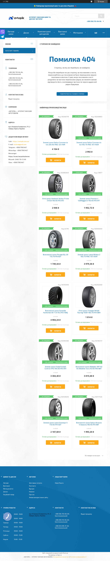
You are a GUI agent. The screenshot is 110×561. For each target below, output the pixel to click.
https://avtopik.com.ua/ (21, 141)
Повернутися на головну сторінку (72, 94)
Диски (26, 33)
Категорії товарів (12, 51)
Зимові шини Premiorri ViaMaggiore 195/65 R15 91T (89, 199)
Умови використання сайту (38, 497)
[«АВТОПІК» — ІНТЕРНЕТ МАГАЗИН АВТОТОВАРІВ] (16, 22)
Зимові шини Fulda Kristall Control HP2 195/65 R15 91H (55, 368)
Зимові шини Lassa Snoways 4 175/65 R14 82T (55, 424)
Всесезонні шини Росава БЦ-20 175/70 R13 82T (55, 255)
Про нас (32, 494)
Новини (31, 492)
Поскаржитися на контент (61, 557)
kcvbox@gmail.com (20, 144)
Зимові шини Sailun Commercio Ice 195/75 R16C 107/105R (88, 143)
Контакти (32, 486)
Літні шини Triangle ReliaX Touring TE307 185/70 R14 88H (89, 312)
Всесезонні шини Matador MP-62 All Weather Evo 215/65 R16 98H (89, 368)
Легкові (5, 483)
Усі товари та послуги (92, 455)
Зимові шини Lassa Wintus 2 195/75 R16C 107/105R (89, 255)
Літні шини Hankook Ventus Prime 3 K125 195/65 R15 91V (55, 199)
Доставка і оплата (35, 483)
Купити (57, 160)
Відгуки (31, 489)
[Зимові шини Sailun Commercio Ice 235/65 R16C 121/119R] (55, 129)
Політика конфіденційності (78, 557)
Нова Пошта (59, 483)
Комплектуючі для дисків (44, 32)
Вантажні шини (62, 32)
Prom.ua (65, 553)
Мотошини (78, 33)
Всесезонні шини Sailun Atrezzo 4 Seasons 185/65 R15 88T (89, 424)
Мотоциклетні (8, 489)
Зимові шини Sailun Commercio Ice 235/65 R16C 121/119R (55, 143)
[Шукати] (101, 16)
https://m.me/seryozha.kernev (19, 156)
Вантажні (6, 486)
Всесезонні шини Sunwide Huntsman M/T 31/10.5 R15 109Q (55, 312)
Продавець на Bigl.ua (55, 555)
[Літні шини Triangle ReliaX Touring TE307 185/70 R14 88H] (89, 297)
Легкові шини (11, 32)
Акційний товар (8, 494)
